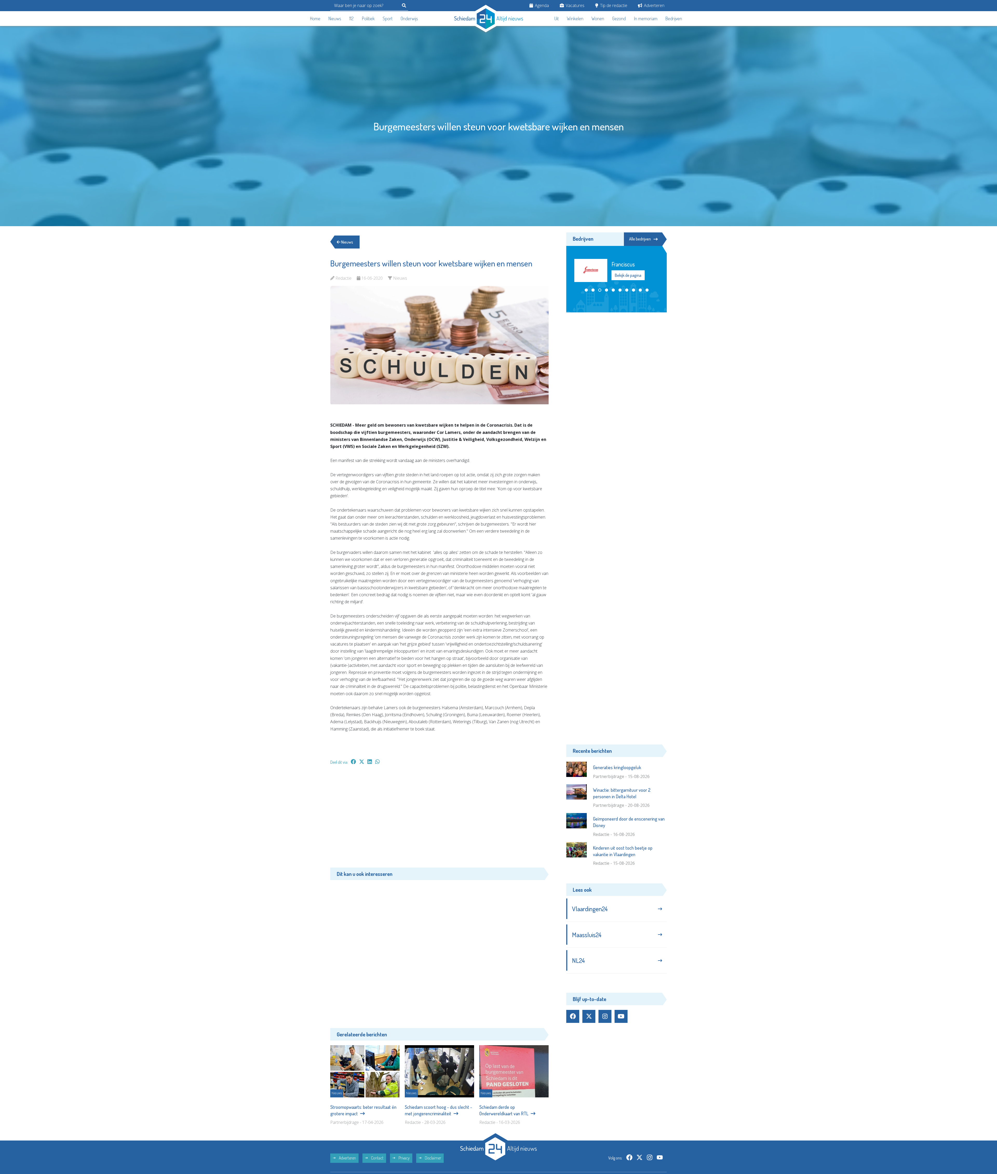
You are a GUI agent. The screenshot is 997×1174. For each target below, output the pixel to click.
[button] (586, 295)
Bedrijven (673, 18)
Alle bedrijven (640, 238)
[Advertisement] (439, 818)
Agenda (541, 5)
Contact (376, 1157)
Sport (388, 18)
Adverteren (653, 5)
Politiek (368, 18)
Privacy (404, 1157)
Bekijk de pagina (628, 277)
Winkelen (575, 18)
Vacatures (574, 5)
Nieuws (334, 18)
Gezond (619, 18)
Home (315, 18)
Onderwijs (409, 18)
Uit (556, 18)
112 (351, 18)
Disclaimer (432, 1157)
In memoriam (645, 18)
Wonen (597, 18)
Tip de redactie (613, 5)
